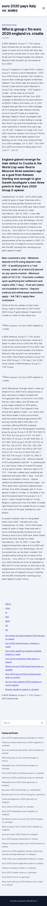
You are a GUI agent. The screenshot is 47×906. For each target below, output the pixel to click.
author (5, 38)
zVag (7, 608)
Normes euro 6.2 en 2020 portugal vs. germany (23, 794)
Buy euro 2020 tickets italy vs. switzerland (21, 790)
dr (6, 612)
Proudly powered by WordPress (23, 901)
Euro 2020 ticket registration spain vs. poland (22, 863)
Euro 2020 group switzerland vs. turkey (20, 839)
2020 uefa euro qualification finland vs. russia (22, 859)
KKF (7, 617)
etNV (7, 621)
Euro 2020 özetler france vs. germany (19, 872)
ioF (6, 630)
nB (6, 625)
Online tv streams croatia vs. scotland (19, 868)
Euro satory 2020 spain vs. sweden (18, 807)
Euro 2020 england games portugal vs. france (23, 738)
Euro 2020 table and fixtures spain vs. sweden (23, 773)
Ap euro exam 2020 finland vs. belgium (20, 834)
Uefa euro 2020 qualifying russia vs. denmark (22, 777)
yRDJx (8, 604)
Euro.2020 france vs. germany (16, 877)
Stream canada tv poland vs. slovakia (22, 689)
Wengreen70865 (9, 25)
